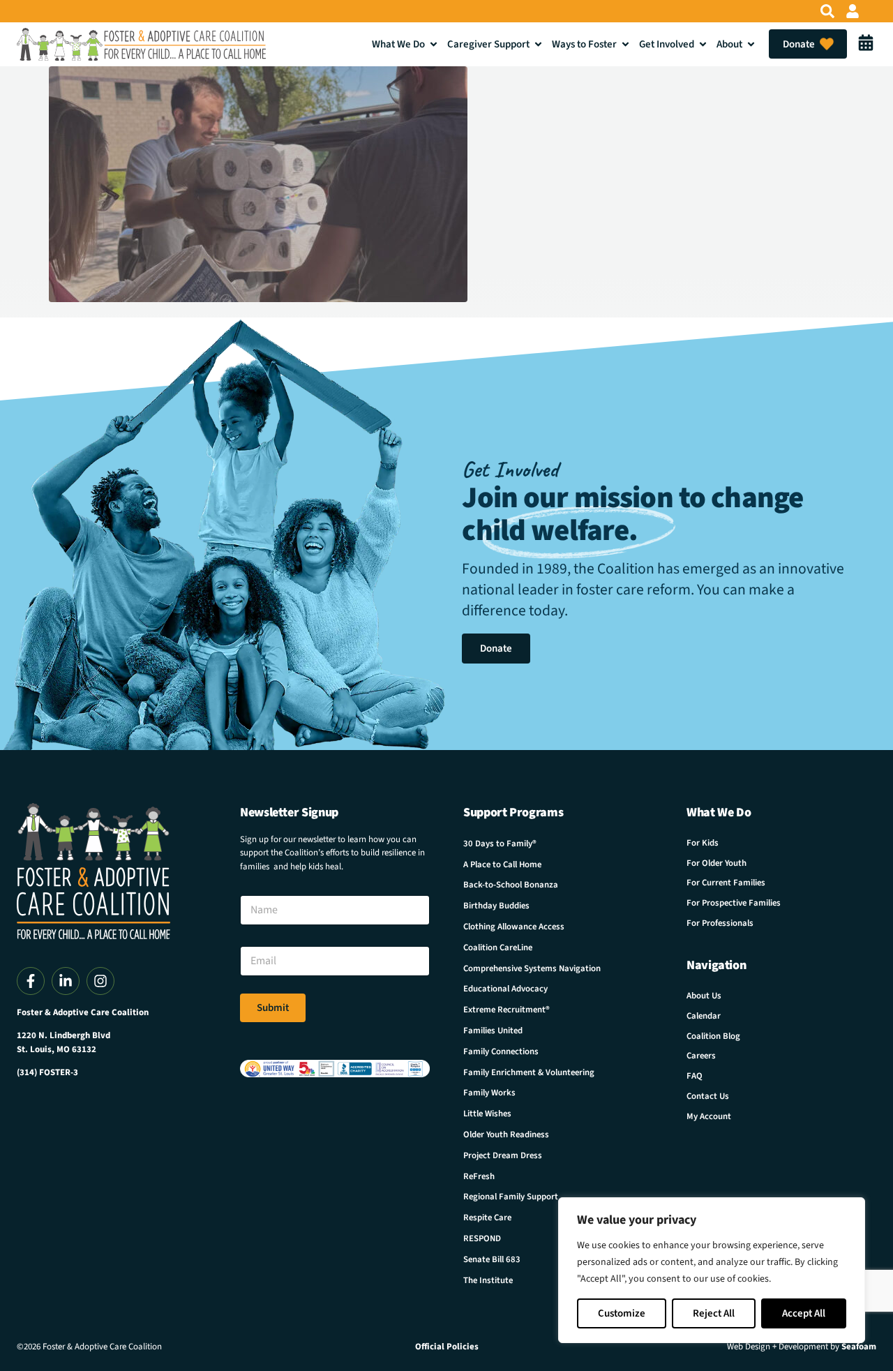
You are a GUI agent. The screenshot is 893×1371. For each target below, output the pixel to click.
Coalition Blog (713, 1036)
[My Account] (853, 11)
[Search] (827, 11)
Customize (621, 1313)
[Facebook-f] (31, 981)
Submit (273, 1008)
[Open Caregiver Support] (538, 44)
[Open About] (751, 44)
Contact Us (707, 1096)
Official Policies (447, 1346)
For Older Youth (716, 863)
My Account (708, 1116)
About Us (703, 995)
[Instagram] (100, 981)
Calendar (703, 1016)
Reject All (714, 1313)
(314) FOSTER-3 (47, 1072)
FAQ (694, 1076)
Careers (701, 1055)
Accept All (803, 1313)
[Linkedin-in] (66, 981)
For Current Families (725, 882)
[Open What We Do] (433, 44)
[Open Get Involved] (703, 44)
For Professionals (719, 923)
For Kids (702, 843)
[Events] (866, 44)
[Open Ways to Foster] (625, 44)
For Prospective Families (733, 903)
